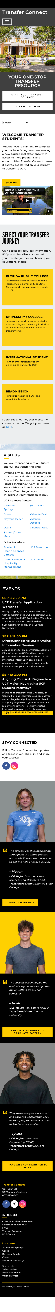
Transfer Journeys (12, 1231)
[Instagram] (14, 765)
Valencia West (39, 527)
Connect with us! (19, 902)
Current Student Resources (17, 1221)
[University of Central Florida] (23, 3)
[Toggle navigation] (7, 22)
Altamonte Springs (13, 1247)
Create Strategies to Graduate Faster (27, 1032)
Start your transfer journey (27, 96)
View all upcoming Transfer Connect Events (26, 713)
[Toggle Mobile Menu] (52, 3)
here (9, 427)
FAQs (5, 1228)
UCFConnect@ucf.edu (14, 1192)
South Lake (37, 505)
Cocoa (7, 514)
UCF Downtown (40, 547)
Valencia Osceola (11, 1272)
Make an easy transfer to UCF (27, 1166)
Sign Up (11, 182)
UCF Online (37, 559)
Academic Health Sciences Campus (14, 551)
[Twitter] (14, 1203)
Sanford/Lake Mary (13, 1260)
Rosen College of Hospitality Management (14, 563)
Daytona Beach (13, 519)
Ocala (7, 527)
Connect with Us (27, 106)
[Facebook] (6, 765)
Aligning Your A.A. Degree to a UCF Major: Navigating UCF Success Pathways (26, 683)
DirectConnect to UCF (14, 1224)
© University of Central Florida (15, 1287)
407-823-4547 (10, 1195)
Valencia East (38, 514)
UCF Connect (9, 1188)
